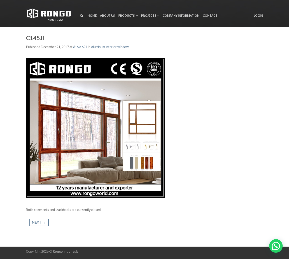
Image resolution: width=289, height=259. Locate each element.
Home (92, 15)
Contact (210, 15)
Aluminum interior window (110, 47)
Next (39, 222)
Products (126, 15)
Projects (148, 15)
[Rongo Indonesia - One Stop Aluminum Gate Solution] (49, 13)
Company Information (181, 15)
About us (107, 15)
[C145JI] (95, 127)
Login (258, 15)
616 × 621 (80, 47)
